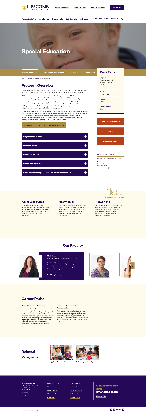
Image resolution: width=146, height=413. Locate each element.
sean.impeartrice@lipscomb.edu (107, 168)
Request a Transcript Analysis (51, 125)
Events (106, 18)
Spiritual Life (71, 19)
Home (23, 78)
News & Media (75, 383)
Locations (25, 392)
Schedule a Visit (80, 7)
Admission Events (111, 141)
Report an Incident (76, 391)
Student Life (57, 19)
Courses (74, 72)
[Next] (133, 265)
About (95, 18)
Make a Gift (101, 396)
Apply (110, 131)
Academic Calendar (53, 383)
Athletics (84, 19)
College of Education (63, 90)
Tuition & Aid (90, 72)
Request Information (62, 7)
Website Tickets (75, 398)
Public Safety (74, 387)
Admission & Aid (29, 19)
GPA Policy (28, 125)
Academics (44, 19)
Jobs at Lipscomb (52, 391)
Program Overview (29, 72)
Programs (37, 78)
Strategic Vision (27, 395)
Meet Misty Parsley (54, 275)
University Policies (76, 394)
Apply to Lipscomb (98, 7)
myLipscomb (51, 398)
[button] (55, 136)
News (100, 18)
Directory (50, 387)
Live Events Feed (52, 394)
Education (103, 109)
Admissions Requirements (54, 72)
